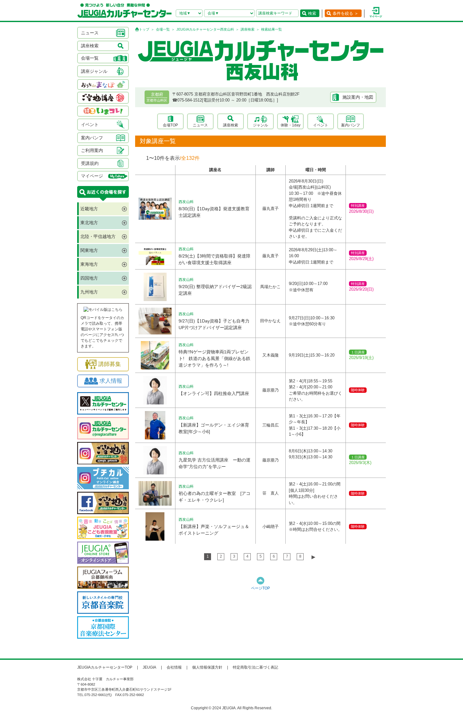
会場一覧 (163, 29)
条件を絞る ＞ (345, 13)
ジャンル (260, 125)
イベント (320, 125)
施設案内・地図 (357, 97)
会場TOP (170, 125)
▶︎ (313, 557)
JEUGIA (149, 667)
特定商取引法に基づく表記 (255, 667)
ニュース (200, 125)
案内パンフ (350, 125)
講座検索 (247, 29)
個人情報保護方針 (207, 667)
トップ (144, 29)
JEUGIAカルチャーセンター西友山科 (205, 29)
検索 (312, 13)
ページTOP (260, 588)
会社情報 (174, 667)
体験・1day (290, 125)
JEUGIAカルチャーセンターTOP (104, 667)
